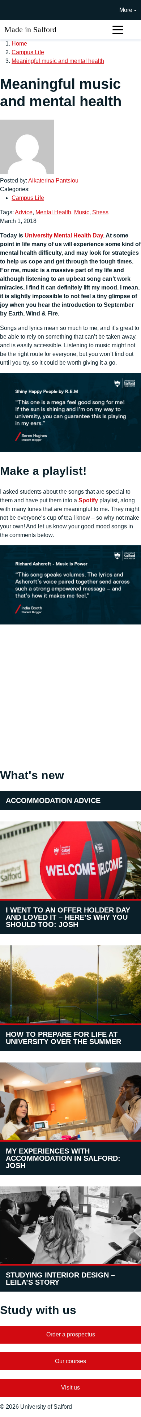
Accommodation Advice (53, 800)
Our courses (70, 1361)
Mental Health (53, 212)
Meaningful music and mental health (58, 61)
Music (81, 212)
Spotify (88, 500)
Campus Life (28, 52)
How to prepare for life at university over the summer (63, 1037)
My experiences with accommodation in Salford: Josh (63, 1158)
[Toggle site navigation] (118, 30)
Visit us (70, 1387)
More (125, 10)
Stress (100, 212)
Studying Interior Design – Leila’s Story (60, 1278)
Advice (24, 212)
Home (19, 43)
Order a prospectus (70, 1334)
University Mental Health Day (64, 235)
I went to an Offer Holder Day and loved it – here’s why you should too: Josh (68, 917)
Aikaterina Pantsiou (53, 180)
